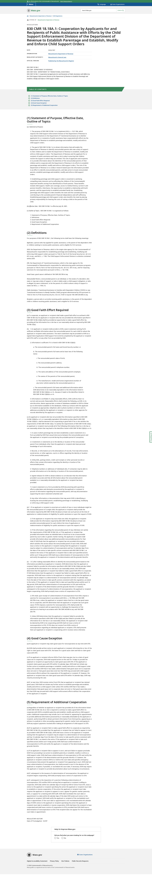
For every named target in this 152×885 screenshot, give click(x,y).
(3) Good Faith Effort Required (40, 100)
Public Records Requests (80, 861)
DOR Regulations (57, 16)
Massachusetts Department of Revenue (40, 16)
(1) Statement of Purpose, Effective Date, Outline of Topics (49, 96)
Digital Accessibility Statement (37, 861)
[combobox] (103, 10)
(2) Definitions (35, 98)
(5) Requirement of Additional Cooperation (44, 105)
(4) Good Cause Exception (39, 103)
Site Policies (65, 861)
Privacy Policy (54, 861)
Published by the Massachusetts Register (61, 61)
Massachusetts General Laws (57, 57)
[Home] (28, 16)
